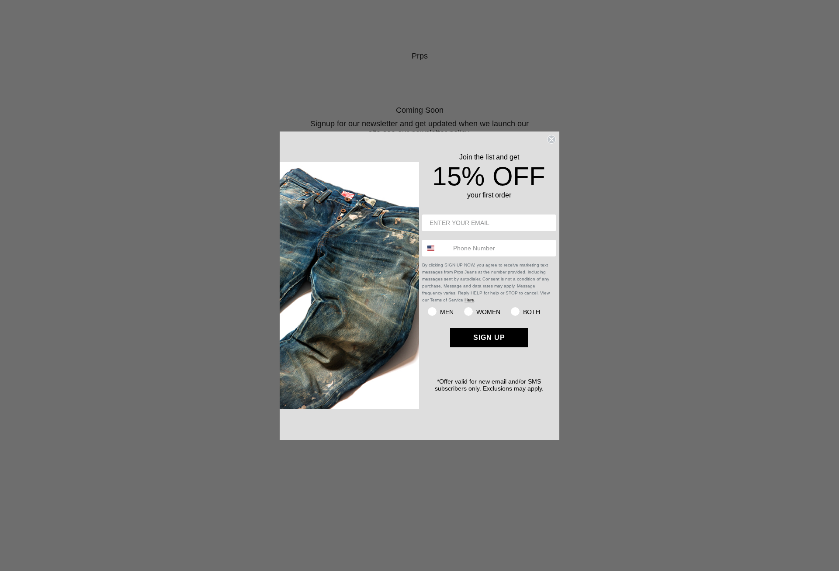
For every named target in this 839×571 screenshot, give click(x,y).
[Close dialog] (551, 139)
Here (469, 300)
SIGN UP (489, 337)
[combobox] (436, 248)
